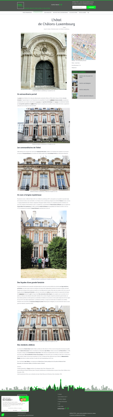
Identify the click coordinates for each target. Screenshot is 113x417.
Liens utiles (60, 406)
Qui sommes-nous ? (62, 396)
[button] (88, 12)
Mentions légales (62, 399)
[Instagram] (68, 408)
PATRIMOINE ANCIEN (23, 410)
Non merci (6, 410)
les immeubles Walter (27, 363)
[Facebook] (65, 408)
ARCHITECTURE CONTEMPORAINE (26, 415)
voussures (38, 102)
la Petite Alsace (40, 361)
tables (48, 292)
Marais (28, 368)
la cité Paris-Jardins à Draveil (38, 363)
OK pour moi (24, 410)
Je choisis (15, 410)
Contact (60, 394)
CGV (59, 403)
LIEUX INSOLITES (22, 412)
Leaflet (82, 59)
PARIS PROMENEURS (23, 408)
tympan (56, 102)
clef (30, 294)
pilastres (52, 100)
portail (20, 98)
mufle (32, 103)
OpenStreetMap (88, 59)
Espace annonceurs (62, 401)
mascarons (21, 294)
